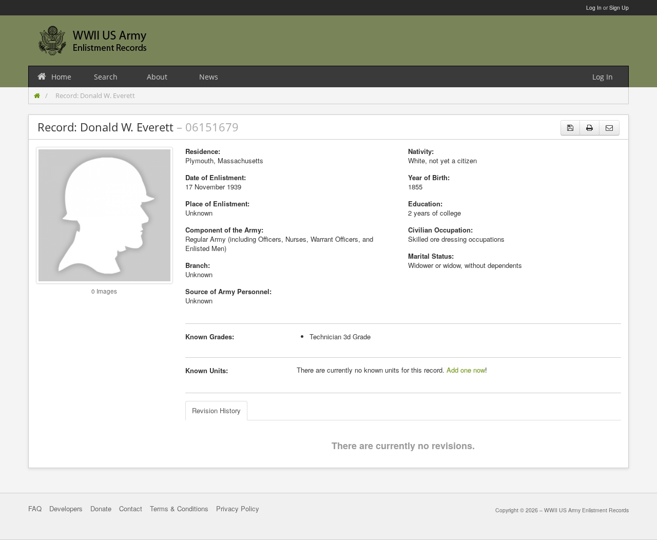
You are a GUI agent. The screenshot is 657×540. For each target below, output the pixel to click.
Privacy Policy (237, 508)
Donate (100, 508)
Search (106, 77)
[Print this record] (589, 128)
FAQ (35, 508)
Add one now (466, 370)
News (208, 77)
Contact (130, 508)
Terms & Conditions (179, 508)
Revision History (216, 410)
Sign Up (619, 7)
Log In (594, 7)
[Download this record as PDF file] (570, 128)
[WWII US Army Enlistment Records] (92, 40)
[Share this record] (609, 128)
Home (61, 77)
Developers (66, 508)
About (157, 77)
